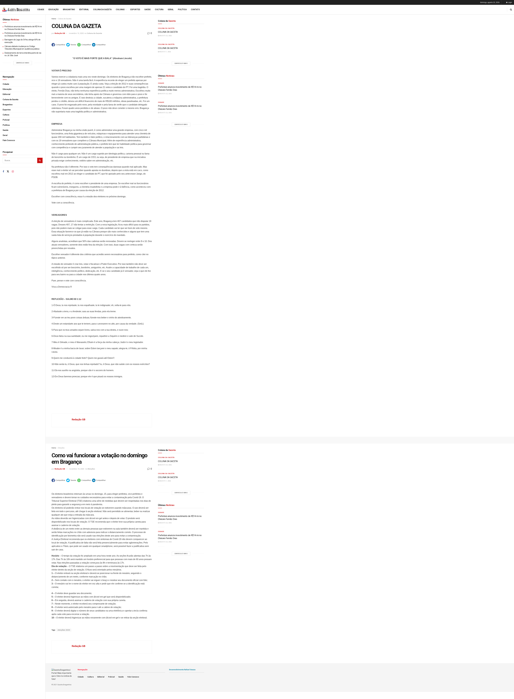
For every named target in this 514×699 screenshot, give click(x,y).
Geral (5, 135)
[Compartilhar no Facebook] (58, 44)
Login (510, 2)
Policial (6, 120)
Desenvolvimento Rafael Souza (182, 670)
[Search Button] (40, 160)
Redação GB (60, 33)
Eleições (61, 448)
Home (54, 19)
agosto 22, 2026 (165, 36)
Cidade (6, 84)
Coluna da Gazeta (10, 99)
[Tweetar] (71, 44)
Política (6, 125)
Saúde (5, 130)
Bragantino (8, 105)
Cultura (6, 115)
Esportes (7, 110)
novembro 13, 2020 (76, 33)
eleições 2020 (64, 630)
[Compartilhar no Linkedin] (99, 44)
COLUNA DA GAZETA (168, 32)
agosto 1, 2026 (165, 52)
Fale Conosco (9, 140)
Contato (195, 9)
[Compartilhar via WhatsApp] (84, 44)
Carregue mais (22, 63)
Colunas (120, 9)
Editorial (6, 94)
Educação (7, 89)
